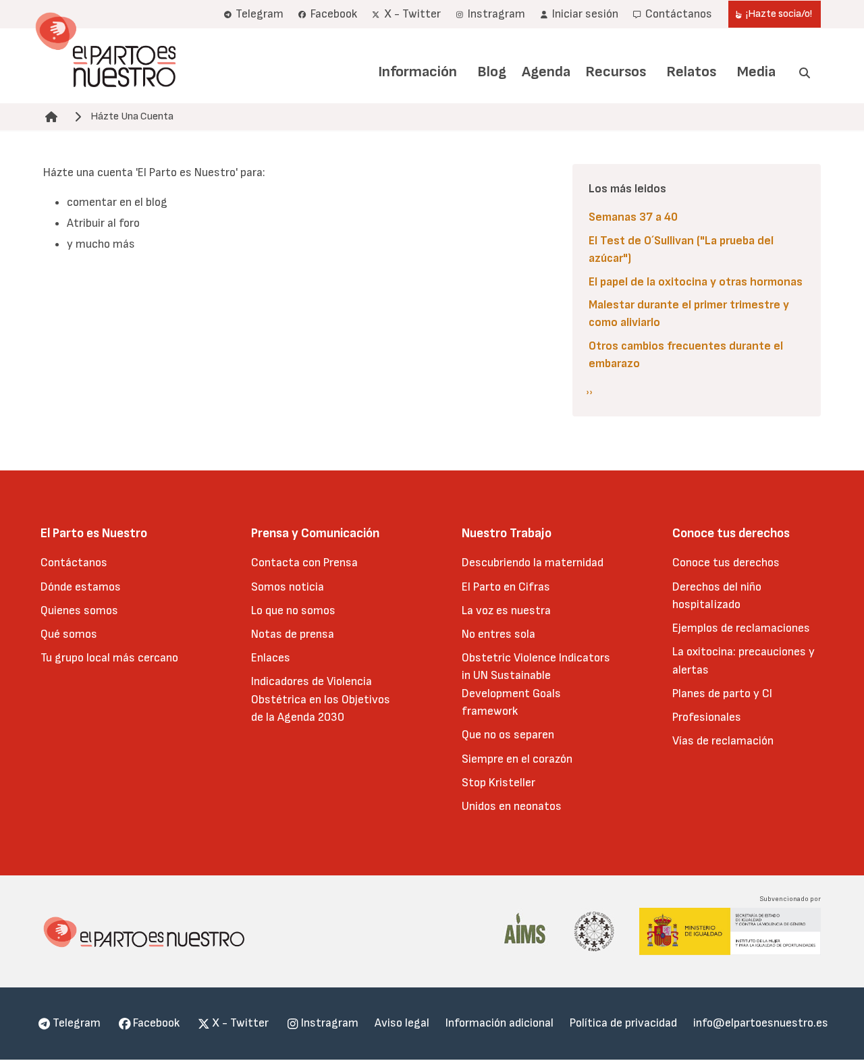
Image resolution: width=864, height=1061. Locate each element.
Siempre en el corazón (517, 759)
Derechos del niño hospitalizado (716, 595)
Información (417, 72)
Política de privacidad (623, 1023)
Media (756, 72)
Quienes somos (79, 610)
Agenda (546, 72)
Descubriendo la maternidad (532, 562)
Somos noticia (287, 587)
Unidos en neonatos (512, 806)
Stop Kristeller (498, 783)
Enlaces (270, 658)
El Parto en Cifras (506, 587)
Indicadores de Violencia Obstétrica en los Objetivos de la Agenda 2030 (320, 699)
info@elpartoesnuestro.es (760, 1023)
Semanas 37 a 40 (633, 217)
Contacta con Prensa (304, 562)
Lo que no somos (293, 610)
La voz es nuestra (506, 610)
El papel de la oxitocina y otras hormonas (696, 282)
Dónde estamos (80, 587)
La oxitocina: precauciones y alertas (743, 660)
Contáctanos (73, 562)
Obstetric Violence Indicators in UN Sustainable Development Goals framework (536, 684)
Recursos (615, 72)
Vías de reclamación (723, 741)
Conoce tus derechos (726, 562)
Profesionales (706, 717)
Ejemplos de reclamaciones (741, 628)
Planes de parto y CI (722, 693)
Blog (491, 72)
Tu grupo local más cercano (109, 658)
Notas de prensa (292, 634)
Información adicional (500, 1023)
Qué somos (68, 634)
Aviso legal (402, 1023)
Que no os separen (508, 735)
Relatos (691, 72)
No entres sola (498, 634)
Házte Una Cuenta (131, 116)
